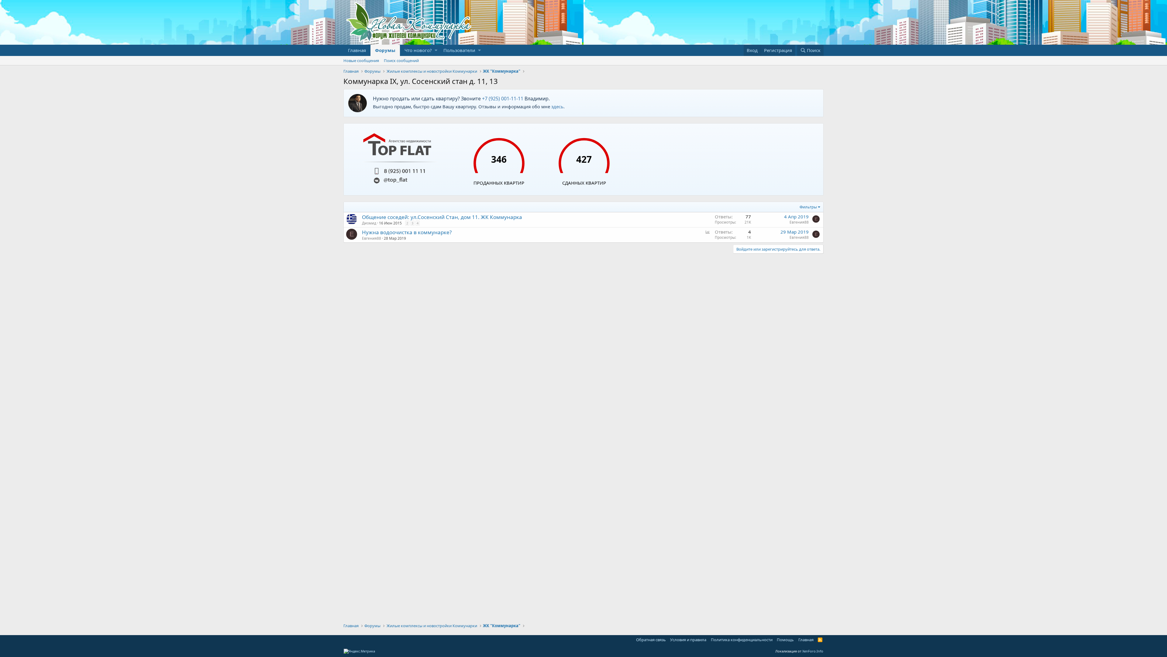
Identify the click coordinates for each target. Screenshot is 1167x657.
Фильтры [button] (808, 207)
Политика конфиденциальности (742, 639)
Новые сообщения (361, 60)
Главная (357, 50)
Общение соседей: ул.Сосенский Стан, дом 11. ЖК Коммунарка (442, 217)
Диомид (369, 223)
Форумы (385, 50)
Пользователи (459, 50)
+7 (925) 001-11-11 (502, 98)
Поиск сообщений (401, 60)
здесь (557, 106)
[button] (436, 50)
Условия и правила (688, 639)
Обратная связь (651, 639)
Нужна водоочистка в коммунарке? (407, 232)
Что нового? (418, 50)
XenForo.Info (812, 651)
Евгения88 (799, 222)
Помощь (785, 639)
